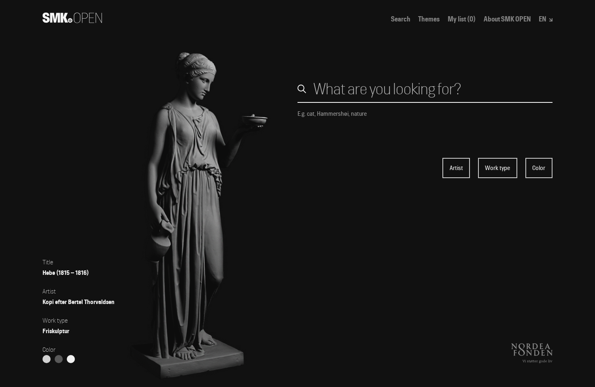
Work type (497, 168)
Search (400, 19)
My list (462, 19)
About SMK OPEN (507, 19)
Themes (429, 19)
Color (538, 168)
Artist (456, 168)
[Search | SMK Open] (72, 20)
